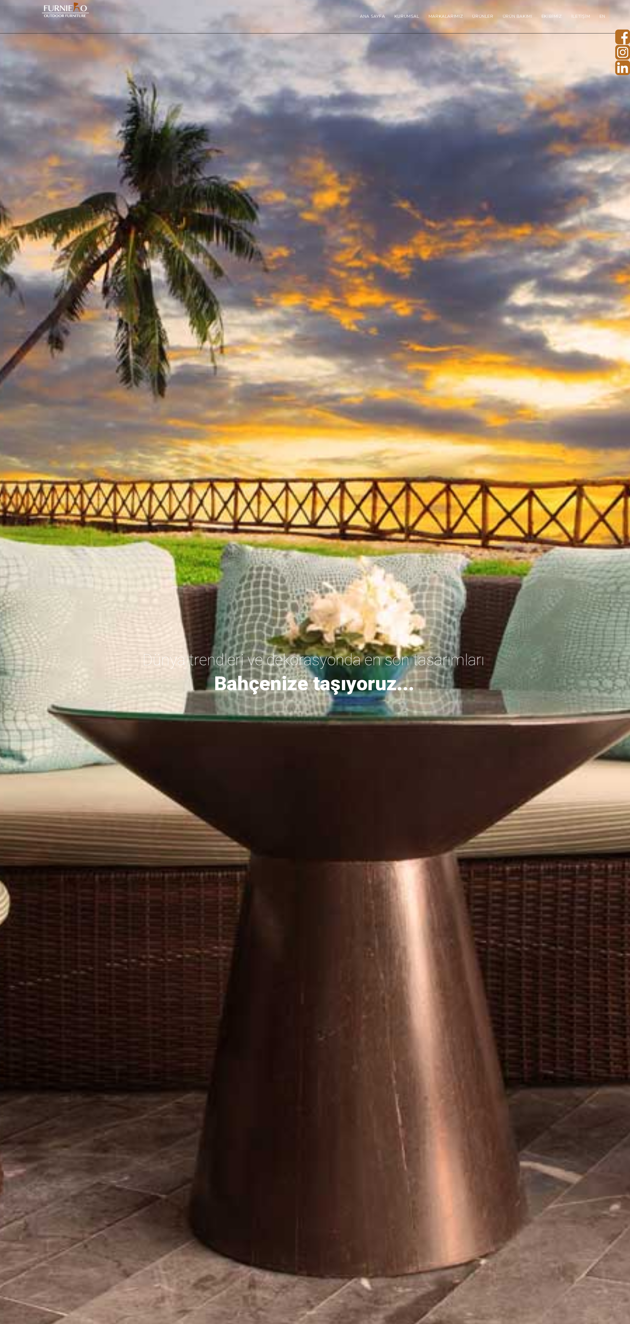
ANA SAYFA (372, 16)
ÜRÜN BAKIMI (517, 16)
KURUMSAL (406, 16)
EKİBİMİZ (551, 16)
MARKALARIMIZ (446, 16)
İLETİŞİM (580, 16)
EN (602, 16)
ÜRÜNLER (482, 16)
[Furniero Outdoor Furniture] (65, 11)
